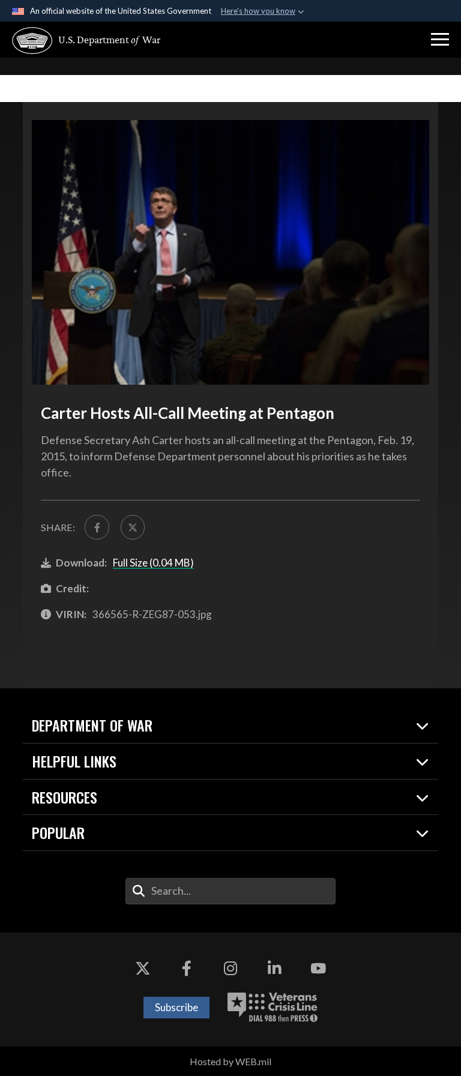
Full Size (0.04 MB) (153, 562)
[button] (440, 39)
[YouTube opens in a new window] (318, 969)
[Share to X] (133, 527)
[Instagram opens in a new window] (230, 969)
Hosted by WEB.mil (230, 1061)
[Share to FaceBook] (97, 527)
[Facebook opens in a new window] (187, 969)
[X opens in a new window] (143, 969)
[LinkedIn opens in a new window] (274, 969)
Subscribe (176, 1007)
